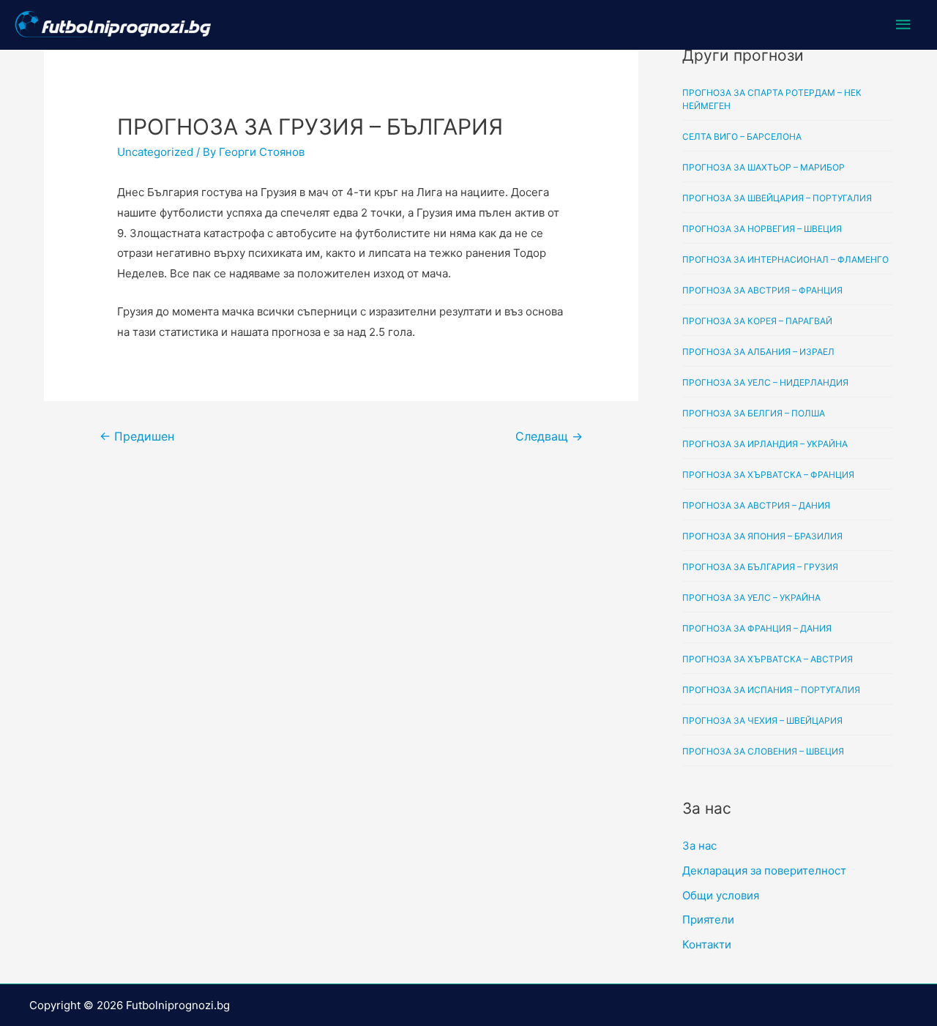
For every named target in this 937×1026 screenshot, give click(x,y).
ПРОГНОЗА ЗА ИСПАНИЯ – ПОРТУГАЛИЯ (771, 689)
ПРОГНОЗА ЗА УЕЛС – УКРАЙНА (751, 597)
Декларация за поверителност (764, 870)
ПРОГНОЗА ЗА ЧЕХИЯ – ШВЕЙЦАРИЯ (762, 720)
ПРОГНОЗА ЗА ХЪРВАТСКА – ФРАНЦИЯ (768, 474)
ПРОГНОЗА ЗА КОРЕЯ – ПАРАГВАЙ (757, 320)
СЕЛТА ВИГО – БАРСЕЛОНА (742, 136)
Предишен (137, 436)
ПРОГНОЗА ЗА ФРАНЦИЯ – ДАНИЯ (757, 628)
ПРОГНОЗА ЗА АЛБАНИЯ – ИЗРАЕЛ (758, 351)
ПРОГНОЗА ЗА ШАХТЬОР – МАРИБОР (763, 167)
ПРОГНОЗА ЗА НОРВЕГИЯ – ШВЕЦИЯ (762, 228)
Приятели (708, 919)
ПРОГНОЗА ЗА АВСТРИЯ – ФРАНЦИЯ (762, 290)
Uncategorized (155, 152)
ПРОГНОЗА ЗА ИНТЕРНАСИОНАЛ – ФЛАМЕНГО (785, 259)
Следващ (549, 436)
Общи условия (720, 895)
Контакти (706, 944)
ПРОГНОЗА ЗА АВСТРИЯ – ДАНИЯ (756, 505)
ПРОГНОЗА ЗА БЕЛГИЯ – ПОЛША (753, 413)
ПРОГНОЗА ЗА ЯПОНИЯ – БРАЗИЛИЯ (762, 536)
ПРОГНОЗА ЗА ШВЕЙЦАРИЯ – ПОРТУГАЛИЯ (777, 197)
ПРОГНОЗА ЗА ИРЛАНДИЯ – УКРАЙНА (765, 443)
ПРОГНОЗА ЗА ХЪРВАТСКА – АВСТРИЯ (767, 659)
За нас (699, 846)
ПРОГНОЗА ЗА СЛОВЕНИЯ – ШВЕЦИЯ (763, 751)
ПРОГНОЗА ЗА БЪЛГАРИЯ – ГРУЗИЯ (760, 566)
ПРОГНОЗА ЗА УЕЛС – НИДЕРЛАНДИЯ (765, 382)
